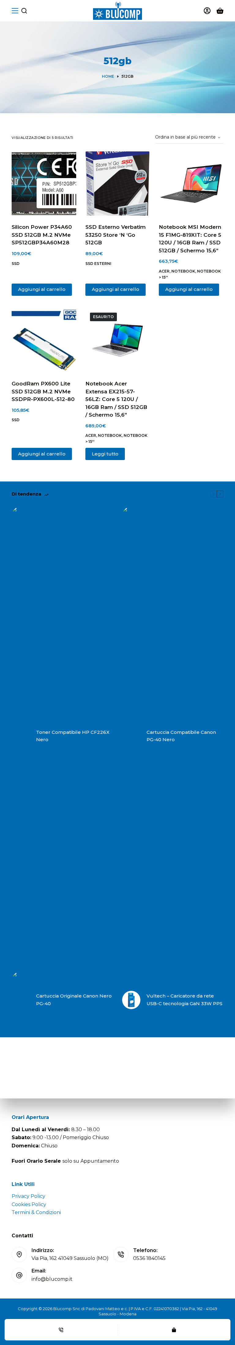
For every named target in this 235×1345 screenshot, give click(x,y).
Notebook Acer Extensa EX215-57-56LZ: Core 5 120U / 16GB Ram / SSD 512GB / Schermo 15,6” (116, 399)
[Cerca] (24, 10)
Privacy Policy (28, 1196)
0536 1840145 (149, 1258)
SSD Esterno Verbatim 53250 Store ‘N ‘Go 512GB (115, 235)
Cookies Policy (29, 1204)
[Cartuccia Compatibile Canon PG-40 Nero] (131, 736)
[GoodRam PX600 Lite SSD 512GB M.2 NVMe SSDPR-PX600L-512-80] (44, 340)
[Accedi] (207, 10)
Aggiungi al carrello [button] (41, 289)
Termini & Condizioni (36, 1212)
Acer (164, 271)
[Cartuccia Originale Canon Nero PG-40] (21, 1000)
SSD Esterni (98, 263)
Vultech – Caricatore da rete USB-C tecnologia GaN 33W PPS (184, 999)
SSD (16, 263)
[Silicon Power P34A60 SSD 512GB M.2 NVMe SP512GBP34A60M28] (44, 183)
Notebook (183, 271)
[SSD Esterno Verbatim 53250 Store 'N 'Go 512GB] (117, 183)
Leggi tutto (105, 454)
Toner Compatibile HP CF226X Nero (73, 736)
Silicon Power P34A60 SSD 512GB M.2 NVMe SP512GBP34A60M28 (42, 235)
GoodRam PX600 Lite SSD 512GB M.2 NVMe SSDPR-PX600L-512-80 (43, 391)
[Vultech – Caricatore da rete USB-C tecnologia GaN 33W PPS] (131, 1000)
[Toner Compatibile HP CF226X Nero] (21, 736)
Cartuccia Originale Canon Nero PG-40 (74, 999)
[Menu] (15, 10)
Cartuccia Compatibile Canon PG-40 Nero (181, 736)
